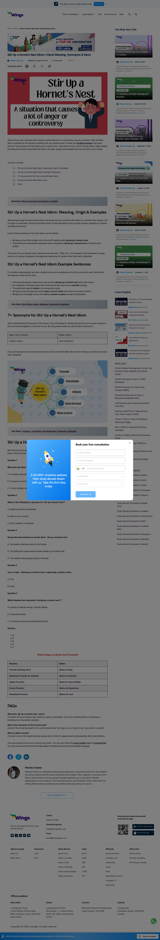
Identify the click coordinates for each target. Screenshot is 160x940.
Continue (84, 494)
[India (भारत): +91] (78, 469)
